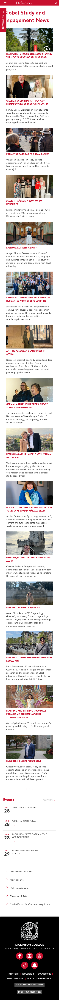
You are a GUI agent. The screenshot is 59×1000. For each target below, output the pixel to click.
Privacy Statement (15, 979)
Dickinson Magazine (20, 887)
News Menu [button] (3, 21)
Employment (28, 974)
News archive (17, 879)
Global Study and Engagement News (26, 16)
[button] (19, 956)
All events (48, 800)
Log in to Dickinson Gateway (29, 985)
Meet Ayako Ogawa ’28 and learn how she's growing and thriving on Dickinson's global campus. (28, 726)
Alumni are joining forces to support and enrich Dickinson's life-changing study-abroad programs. (29, 66)
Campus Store (44, 974)
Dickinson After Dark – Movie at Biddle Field (29, 836)
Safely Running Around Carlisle (26, 852)
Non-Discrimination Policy (40, 979)
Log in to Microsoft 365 (29, 992)
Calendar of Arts (18, 896)
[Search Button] (55, 3)
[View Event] (30, 812)
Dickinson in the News (21, 871)
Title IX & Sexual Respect (25, 807)
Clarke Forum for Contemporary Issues (30, 904)
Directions (13, 974)
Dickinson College (24, 3)
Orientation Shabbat (24, 820)
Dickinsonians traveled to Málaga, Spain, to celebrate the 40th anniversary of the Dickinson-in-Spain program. (28, 213)
